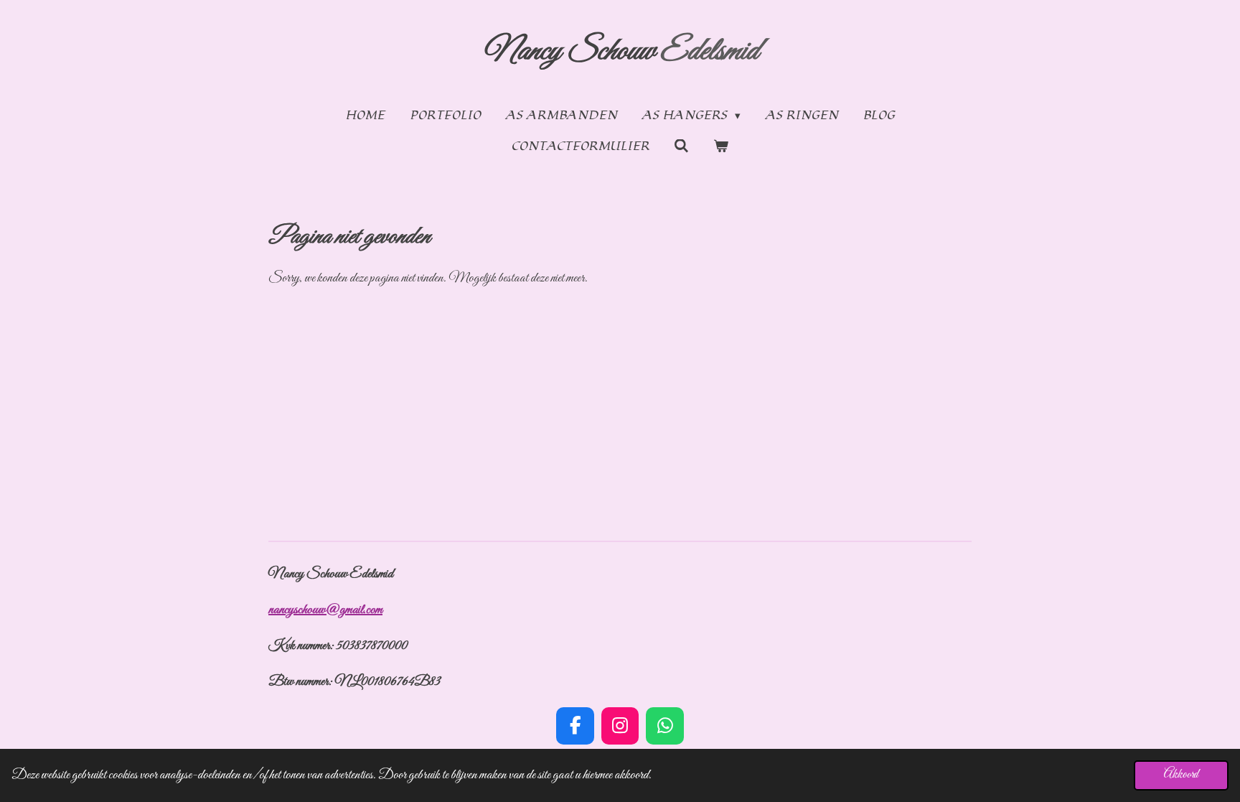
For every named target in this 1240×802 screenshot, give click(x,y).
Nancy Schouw (620, 52)
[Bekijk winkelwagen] (721, 147)
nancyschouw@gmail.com (325, 610)
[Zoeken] (681, 146)
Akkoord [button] (1181, 775)
